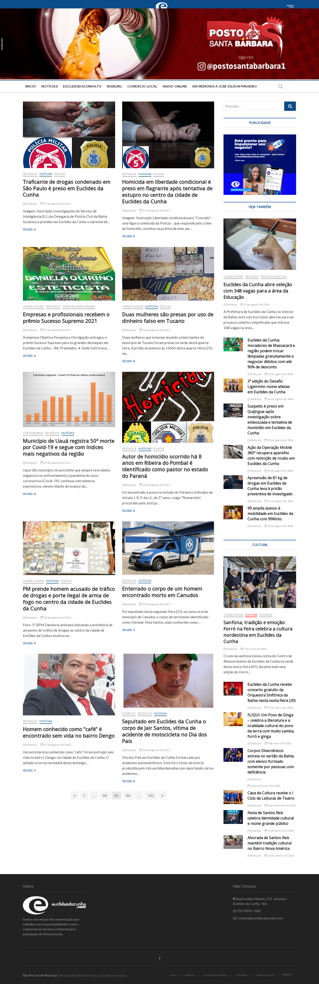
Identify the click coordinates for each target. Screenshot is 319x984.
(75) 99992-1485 (248, 911)
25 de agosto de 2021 (57, 462)
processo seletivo (274, 276)
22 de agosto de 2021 (57, 744)
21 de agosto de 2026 (280, 501)
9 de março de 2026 (279, 743)
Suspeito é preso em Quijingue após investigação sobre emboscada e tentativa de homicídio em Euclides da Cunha (270, 420)
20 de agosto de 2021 (156, 750)
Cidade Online (33, 306)
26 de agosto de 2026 (280, 374)
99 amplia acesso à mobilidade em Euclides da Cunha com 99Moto (270, 513)
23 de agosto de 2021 (156, 604)
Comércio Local (264, 975)
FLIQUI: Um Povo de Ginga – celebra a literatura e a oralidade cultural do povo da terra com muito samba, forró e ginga (271, 725)
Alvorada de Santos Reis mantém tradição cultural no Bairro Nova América (269, 843)
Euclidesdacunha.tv (215, 975)
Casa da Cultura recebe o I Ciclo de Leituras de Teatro (271, 795)
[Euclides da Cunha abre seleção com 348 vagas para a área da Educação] (259, 244)
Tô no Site (241, 975)
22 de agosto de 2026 (280, 440)
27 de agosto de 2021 (57, 203)
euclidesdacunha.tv (82, 86)
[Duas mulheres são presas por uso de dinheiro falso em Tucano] (168, 274)
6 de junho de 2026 (255, 648)
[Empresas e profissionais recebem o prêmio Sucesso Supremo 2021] (69, 274)
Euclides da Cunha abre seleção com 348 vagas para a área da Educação (257, 290)
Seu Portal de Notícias (40, 975)
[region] (259, 164)
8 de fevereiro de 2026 (281, 805)
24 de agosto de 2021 (156, 485)
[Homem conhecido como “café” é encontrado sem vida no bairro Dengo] (69, 684)
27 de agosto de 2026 (256, 304)
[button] (159, 43)
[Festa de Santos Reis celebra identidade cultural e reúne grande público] (233, 817)
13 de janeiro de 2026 (280, 830)
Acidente (129, 713)
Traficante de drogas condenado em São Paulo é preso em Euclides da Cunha (66, 188)
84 (106, 795)
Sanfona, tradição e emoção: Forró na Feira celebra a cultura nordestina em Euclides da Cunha (257, 631)
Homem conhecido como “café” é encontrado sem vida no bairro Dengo (69, 732)
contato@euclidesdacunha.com (259, 918)
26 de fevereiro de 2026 (265, 785)
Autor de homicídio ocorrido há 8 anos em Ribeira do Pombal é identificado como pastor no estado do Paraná (165, 466)
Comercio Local (142, 86)
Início (30, 86)
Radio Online (175, 86)
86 (129, 795)
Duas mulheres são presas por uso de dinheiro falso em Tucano (167, 317)
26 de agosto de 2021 (156, 330)
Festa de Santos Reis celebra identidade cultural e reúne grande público (271, 818)
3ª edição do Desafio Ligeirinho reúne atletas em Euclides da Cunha (269, 386)
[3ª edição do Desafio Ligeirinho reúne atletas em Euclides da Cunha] (233, 385)
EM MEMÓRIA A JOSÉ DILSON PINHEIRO (224, 86)
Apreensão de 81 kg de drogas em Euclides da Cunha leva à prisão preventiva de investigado (270, 485)
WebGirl (114, 86)
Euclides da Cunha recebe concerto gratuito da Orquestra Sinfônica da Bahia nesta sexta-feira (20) (272, 692)
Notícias (49, 86)
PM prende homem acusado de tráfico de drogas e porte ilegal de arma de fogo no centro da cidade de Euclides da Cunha (69, 598)
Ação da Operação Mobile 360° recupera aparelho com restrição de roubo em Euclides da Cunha (271, 455)
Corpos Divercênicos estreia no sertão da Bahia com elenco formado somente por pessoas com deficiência (271, 761)
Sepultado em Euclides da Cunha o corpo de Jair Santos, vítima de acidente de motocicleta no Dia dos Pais (164, 731)
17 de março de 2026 (280, 707)
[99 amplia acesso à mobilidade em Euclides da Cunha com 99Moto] (233, 512)
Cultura (251, 614)
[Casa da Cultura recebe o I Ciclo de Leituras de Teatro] (233, 797)
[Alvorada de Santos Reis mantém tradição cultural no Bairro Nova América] (233, 842)
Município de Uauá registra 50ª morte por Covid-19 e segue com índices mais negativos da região (68, 447)
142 (152, 795)
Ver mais (34, 229)
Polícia (59, 174)
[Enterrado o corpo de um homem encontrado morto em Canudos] (168, 548)
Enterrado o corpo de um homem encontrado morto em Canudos (162, 591)
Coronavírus (33, 433)
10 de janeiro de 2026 (280, 855)
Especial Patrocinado (79, 306)
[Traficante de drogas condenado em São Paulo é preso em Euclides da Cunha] (69, 135)
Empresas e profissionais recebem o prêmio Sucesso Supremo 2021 (66, 317)
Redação (31, 203)
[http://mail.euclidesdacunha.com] (163, 2)
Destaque (30, 174)
